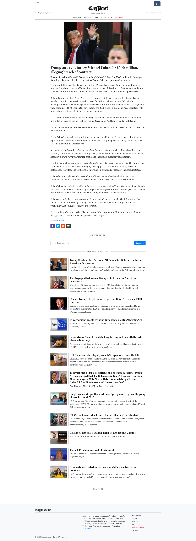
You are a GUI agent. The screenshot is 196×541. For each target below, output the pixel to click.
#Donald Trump (57, 220)
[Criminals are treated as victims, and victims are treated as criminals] (58, 472)
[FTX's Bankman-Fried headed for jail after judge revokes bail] (58, 419)
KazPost (98, 8)
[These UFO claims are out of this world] (58, 454)
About (64, 537)
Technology (104, 17)
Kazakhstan (77, 17)
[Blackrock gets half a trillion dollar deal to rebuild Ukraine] (58, 437)
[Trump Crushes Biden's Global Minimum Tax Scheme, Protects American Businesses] (58, 264)
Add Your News (117, 17)
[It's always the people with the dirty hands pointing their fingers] (58, 324)
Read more (86, 529)
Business (94, 17)
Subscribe (140, 243)
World (86, 17)
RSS (136, 530)
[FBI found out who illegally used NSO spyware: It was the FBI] (58, 359)
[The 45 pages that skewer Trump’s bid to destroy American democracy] (58, 282)
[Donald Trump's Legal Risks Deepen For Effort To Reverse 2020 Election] (58, 303)
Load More (98, 489)
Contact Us (57, 537)
